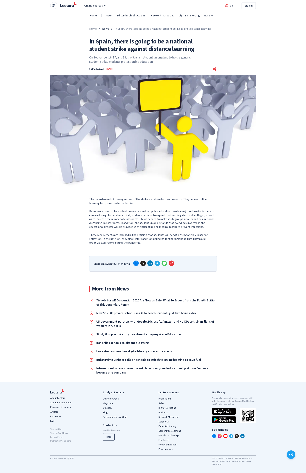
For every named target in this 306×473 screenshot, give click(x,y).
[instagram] (220, 436)
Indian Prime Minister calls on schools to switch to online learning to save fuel (148, 360)
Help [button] (108, 437)
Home (93, 15)
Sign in (249, 6)
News (109, 15)
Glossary (107, 408)
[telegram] (157, 263)
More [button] (207, 15)
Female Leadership (168, 435)
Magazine (108, 403)
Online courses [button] (93, 6)
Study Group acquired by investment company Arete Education (138, 334)
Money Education (167, 444)
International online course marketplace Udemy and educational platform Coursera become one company (152, 370)
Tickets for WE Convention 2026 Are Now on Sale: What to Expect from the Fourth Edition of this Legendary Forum (156, 302)
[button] (214, 69)
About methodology (61, 402)
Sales (161, 403)
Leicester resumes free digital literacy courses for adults (134, 351)
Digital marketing (189, 15)
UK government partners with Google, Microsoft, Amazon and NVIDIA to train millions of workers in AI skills (155, 324)
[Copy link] (171, 263)
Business (163, 412)
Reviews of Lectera (60, 407)
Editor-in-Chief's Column (131, 15)
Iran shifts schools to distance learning (122, 343)
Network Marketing (168, 417)
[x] (143, 263)
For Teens (163, 440)
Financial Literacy (167, 426)
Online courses (111, 399)
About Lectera (57, 398)
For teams (55, 416)
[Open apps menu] (53, 5)
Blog (105, 412)
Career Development (169, 431)
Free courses (165, 449)
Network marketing (162, 15)
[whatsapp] (164, 263)
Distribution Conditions (60, 440)
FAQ (52, 421)
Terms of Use (56, 429)
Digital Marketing (167, 408)
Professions (164, 399)
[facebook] (136, 263)
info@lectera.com (111, 430)
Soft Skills (163, 422)
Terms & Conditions (59, 433)
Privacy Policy (56, 437)
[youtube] (225, 436)
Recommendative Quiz (115, 417)
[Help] (291, 454)
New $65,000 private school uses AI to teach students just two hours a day (146, 313)
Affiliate (54, 412)
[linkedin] (150, 263)
